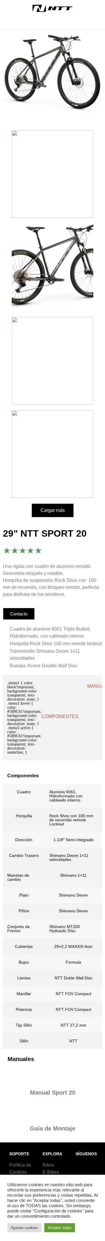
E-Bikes (51, 1172)
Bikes (48, 1165)
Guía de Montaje (52, 1128)
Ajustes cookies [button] (24, 1228)
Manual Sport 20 (52, 1092)
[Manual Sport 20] (52, 1076)
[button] (52, 24)
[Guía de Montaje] (52, 1112)
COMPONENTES (59, 716)
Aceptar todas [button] (59, 1228)
